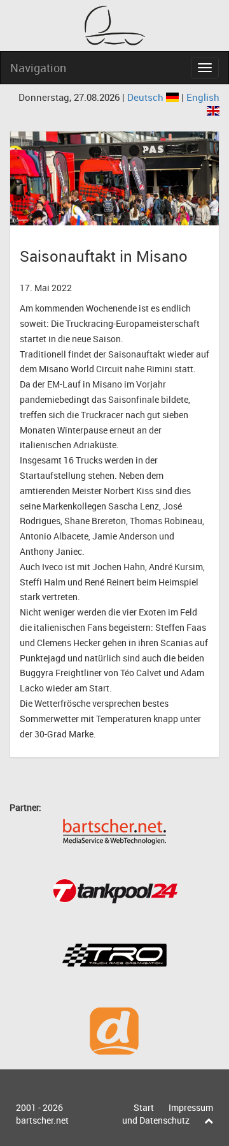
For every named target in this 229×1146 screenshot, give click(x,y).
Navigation (38, 67)
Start (144, 1107)
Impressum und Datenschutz (167, 1113)
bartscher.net (42, 1120)
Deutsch (146, 97)
